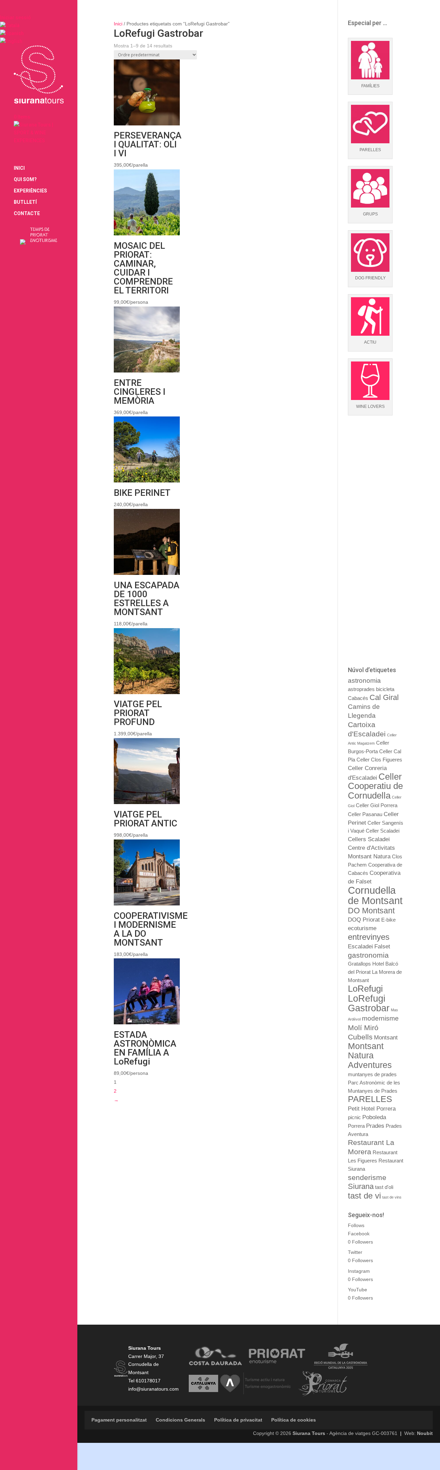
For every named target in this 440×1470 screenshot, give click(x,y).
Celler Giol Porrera (376, 805)
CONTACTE (27, 213)
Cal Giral (384, 697)
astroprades (361, 689)
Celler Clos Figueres (379, 759)
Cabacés (358, 698)
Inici (118, 23)
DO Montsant (371, 910)
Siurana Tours (309, 1433)
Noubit (425, 1433)
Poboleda (374, 1117)
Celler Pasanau (365, 814)
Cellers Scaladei (369, 839)
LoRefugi (365, 988)
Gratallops (359, 964)
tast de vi (364, 1195)
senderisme (367, 1177)
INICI (19, 168)
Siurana (361, 1186)
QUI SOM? (25, 179)
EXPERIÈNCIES (30, 190)
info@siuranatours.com (153, 1389)
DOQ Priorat (364, 919)
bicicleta (385, 689)
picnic (354, 1117)
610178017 (148, 1380)
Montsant (386, 1037)
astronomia (364, 680)
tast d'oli (384, 1187)
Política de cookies (293, 1420)
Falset (382, 946)
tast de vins (392, 1197)
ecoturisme (362, 928)
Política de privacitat (238, 1420)
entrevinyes (368, 937)
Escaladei (360, 946)
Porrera (356, 1126)
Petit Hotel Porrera (372, 1108)
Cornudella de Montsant (375, 895)
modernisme (380, 1018)
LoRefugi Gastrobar (368, 1003)
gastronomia (368, 955)
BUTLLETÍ (25, 202)
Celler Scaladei (382, 831)
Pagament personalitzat (119, 1420)
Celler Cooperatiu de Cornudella (375, 786)
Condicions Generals (180, 1420)
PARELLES (370, 1099)
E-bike (388, 920)
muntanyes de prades (372, 1074)
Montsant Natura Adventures (370, 1056)
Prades (375, 1125)
